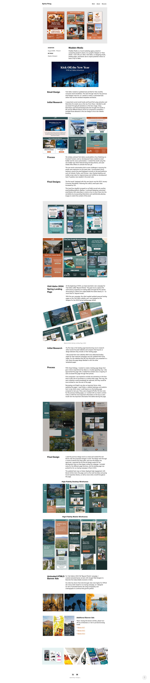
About (98, 4)
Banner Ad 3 (81, 634)
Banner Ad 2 (81, 630)
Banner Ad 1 (81, 627)
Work (93, 4)
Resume (104, 4)
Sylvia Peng (46, 3)
